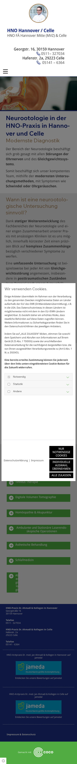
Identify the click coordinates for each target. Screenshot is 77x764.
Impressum (37, 460)
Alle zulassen (61, 475)
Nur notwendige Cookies (61, 452)
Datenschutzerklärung (16, 460)
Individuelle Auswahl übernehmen (61, 465)
